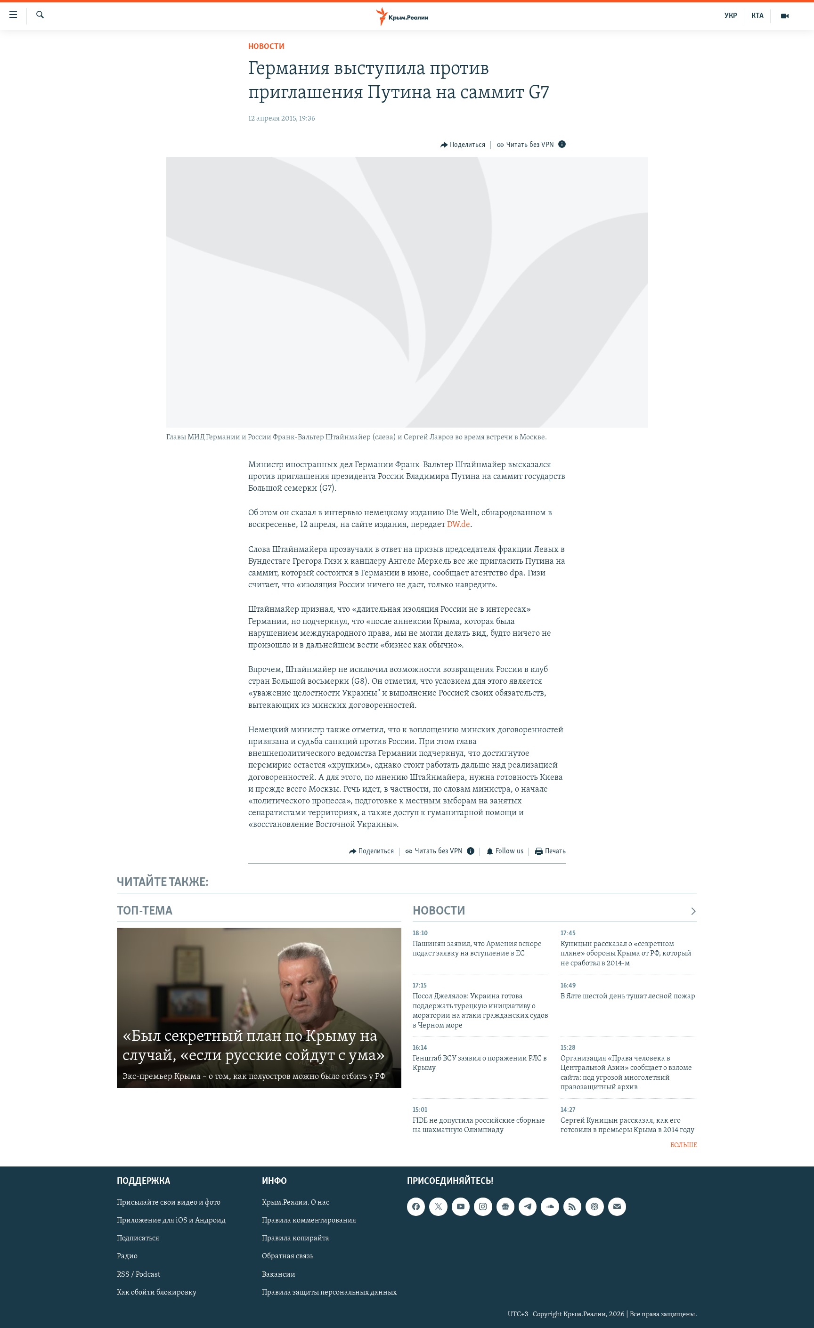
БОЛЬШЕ (683, 1145)
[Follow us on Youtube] (461, 1206)
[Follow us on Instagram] (483, 1206)
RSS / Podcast (138, 1275)
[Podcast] (594, 1206)
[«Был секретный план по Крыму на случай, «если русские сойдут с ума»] (259, 1008)
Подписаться (138, 1239)
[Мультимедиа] (785, 16)
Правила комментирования (309, 1220)
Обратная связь (287, 1257)
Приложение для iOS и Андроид (171, 1220)
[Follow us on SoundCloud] (550, 1206)
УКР (730, 16)
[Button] (463, 145)
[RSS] (572, 1206)
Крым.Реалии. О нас (295, 1203)
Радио (127, 1257)
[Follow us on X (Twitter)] (438, 1206)
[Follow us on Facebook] (416, 1206)
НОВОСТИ (439, 911)
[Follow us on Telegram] (528, 1206)
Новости (266, 47)
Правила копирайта (295, 1239)
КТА (757, 16)
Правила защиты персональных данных (329, 1292)
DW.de (458, 525)
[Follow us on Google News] (505, 1206)
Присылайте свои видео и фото (168, 1203)
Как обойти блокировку (156, 1292)
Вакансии (278, 1275)
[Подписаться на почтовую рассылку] (617, 1206)
